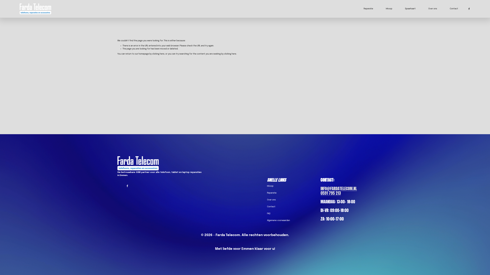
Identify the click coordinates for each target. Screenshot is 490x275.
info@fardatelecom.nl (339, 188)
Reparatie (368, 9)
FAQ (268, 213)
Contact (454, 9)
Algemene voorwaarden (278, 220)
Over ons (432, 9)
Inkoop (389, 9)
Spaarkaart (410, 9)
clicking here (158, 54)
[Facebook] (469, 9)
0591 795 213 (331, 193)
